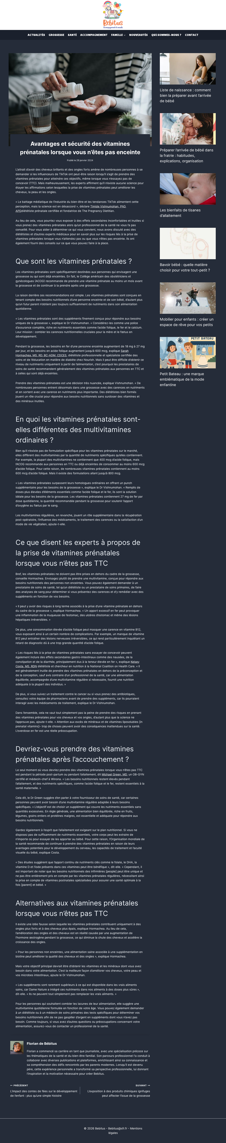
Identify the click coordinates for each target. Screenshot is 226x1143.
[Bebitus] (113, 14)
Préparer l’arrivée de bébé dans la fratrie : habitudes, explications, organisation (186, 155)
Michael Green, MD (114, 774)
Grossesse (56, 35)
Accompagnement (94, 35)
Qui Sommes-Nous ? (166, 35)
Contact (191, 35)
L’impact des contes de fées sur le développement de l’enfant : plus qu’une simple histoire (43, 1090)
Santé (72, 35)
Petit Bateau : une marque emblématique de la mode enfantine (182, 379)
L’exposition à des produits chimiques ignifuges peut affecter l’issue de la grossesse (119, 1090)
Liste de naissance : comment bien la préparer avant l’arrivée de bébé (185, 95)
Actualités (36, 35)
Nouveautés (138, 35)
